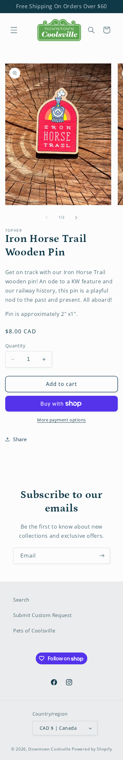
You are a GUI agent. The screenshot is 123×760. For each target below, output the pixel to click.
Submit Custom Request (42, 615)
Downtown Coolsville (49, 749)
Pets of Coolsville (34, 630)
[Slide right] (76, 217)
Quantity (15, 346)
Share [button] (20, 439)
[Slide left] (46, 217)
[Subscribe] (102, 556)
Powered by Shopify (92, 749)
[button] (13, 29)
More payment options (61, 420)
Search (21, 599)
